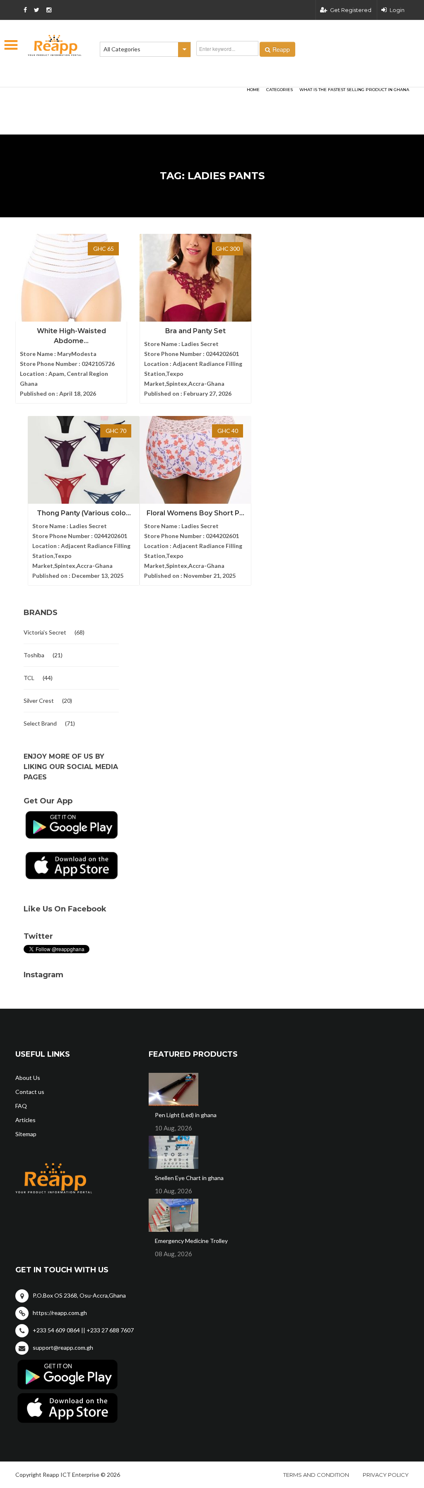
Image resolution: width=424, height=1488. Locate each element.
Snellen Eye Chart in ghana (189, 1177)
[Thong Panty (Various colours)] (84, 461)
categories (279, 89)
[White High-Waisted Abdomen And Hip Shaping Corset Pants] (71, 279)
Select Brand (40, 723)
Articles (25, 1119)
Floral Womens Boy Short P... (195, 513)
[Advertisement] (116, 97)
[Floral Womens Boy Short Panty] (195, 461)
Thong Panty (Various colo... (84, 513)
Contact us (29, 1091)
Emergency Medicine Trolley (191, 1240)
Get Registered (350, 10)
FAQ (21, 1105)
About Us (27, 1077)
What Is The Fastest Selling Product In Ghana (354, 89)
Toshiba (34, 655)
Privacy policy (386, 1474)
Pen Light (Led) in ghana (186, 1114)
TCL (29, 677)
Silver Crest (39, 700)
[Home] (55, 45)
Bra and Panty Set (195, 331)
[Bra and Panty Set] (195, 279)
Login (397, 10)
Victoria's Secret (45, 632)
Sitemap (25, 1133)
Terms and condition (316, 1474)
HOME (253, 89)
